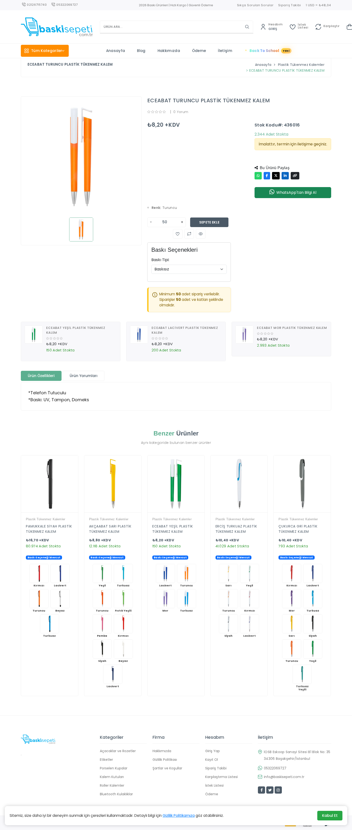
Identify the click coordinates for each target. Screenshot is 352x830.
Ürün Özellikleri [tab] (41, 375)
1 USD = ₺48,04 (318, 5)
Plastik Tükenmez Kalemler (301, 64)
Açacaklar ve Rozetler (118, 751)
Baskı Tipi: (160, 260)
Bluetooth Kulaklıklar (116, 794)
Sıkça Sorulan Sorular (255, 5)
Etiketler (106, 759)
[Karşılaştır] (53, 511)
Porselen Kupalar (113, 768)
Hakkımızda (169, 50)
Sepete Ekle (209, 222)
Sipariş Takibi (289, 5)
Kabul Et (330, 815)
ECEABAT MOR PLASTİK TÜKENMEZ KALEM (292, 328)
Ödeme (199, 50)
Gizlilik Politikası (165, 759)
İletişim (225, 50)
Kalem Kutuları (112, 776)
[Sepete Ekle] (61, 511)
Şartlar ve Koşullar (167, 768)
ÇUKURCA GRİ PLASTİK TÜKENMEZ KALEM (297, 529)
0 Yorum (180, 111)
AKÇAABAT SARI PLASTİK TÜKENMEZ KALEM (110, 529)
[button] (177, 234)
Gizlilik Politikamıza (179, 815)
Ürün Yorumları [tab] (83, 375)
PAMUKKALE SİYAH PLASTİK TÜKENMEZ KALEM (49, 529)
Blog (141, 50)
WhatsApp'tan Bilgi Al (296, 192)
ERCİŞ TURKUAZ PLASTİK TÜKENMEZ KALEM (236, 529)
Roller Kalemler (112, 785)
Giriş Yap (212, 751)
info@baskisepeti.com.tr (284, 776)
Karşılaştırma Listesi (221, 776)
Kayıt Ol (211, 759)
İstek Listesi (214, 785)
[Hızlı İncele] (45, 511)
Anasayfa (115, 50)
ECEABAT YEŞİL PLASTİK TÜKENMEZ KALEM (172, 529)
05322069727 (275, 768)
